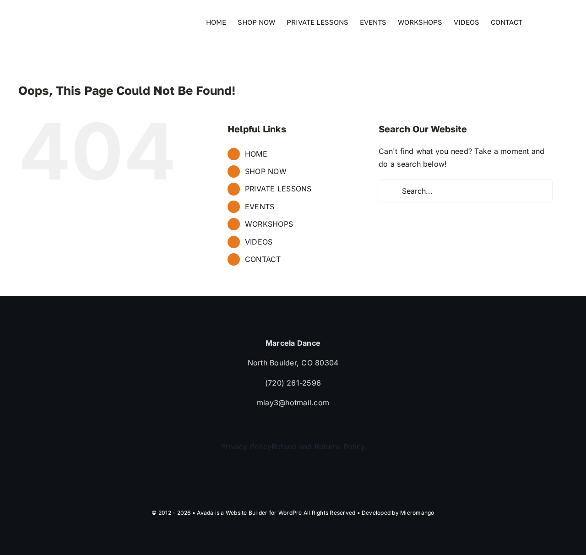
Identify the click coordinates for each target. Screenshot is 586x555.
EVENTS (259, 206)
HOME (256, 153)
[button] (553, 21)
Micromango (417, 512)
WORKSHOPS (269, 224)
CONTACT (263, 259)
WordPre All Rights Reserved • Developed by (339, 512)
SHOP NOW (266, 171)
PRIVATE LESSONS (278, 188)
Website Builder (247, 512)
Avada (205, 512)
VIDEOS (258, 241)
